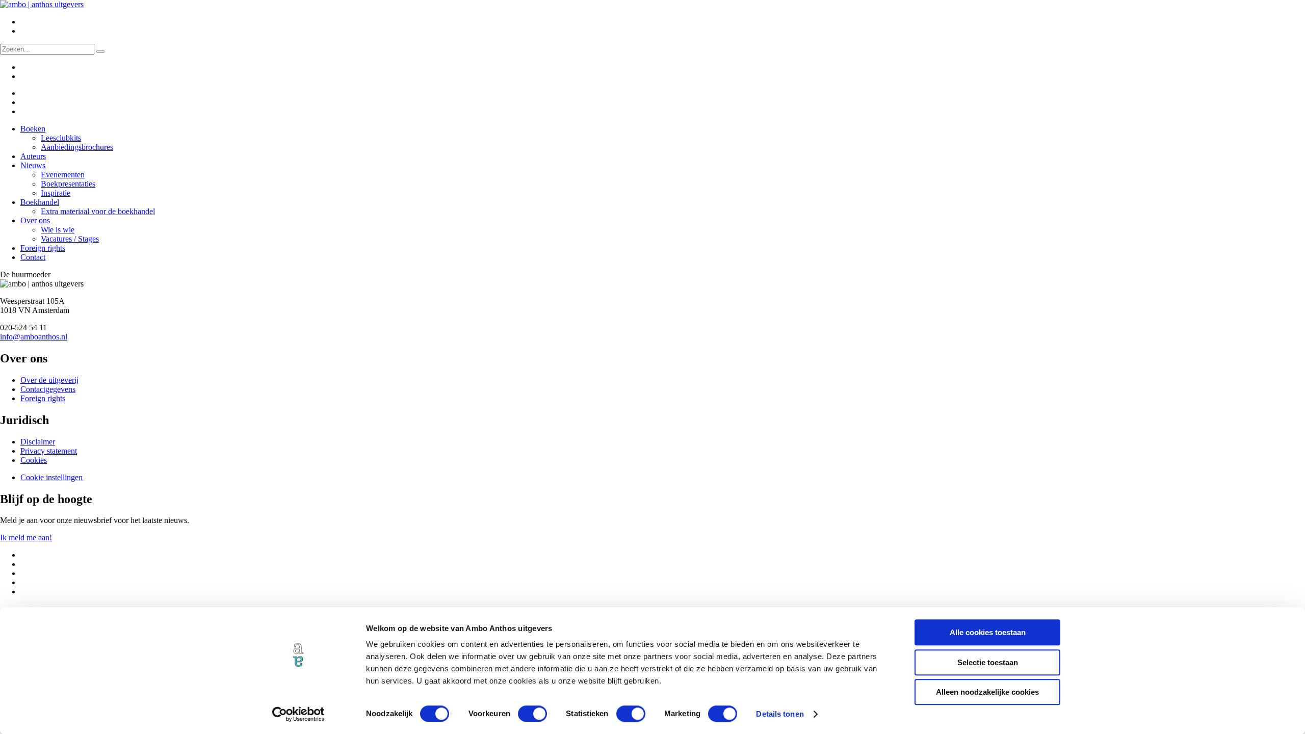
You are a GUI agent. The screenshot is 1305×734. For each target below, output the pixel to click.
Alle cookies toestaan (988, 632)
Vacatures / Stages (70, 238)
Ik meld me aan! (26, 537)
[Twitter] (27, 93)
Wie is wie (57, 229)
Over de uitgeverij (49, 380)
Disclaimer (37, 441)
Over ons (35, 220)
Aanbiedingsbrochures (77, 147)
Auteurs (33, 156)
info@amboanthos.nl (33, 336)
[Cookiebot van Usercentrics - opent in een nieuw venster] (298, 714)
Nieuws (32, 165)
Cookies (33, 460)
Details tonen (779, 714)
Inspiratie (55, 193)
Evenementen (63, 174)
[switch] (532, 713)
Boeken (32, 128)
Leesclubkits (61, 138)
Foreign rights (42, 248)
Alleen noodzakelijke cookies (987, 692)
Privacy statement (48, 451)
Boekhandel (39, 202)
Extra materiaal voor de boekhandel (98, 211)
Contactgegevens (47, 389)
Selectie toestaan (987, 662)
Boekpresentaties (68, 183)
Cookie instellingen (51, 477)
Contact (32, 257)
